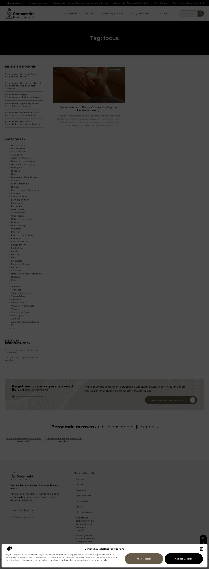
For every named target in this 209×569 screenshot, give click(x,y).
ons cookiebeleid (82, 560)
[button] (201, 548)
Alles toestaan (144, 559)
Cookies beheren (183, 559)
